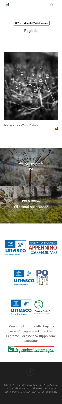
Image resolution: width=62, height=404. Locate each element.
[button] (57, 4)
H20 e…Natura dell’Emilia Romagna (31, 23)
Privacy (53, 392)
